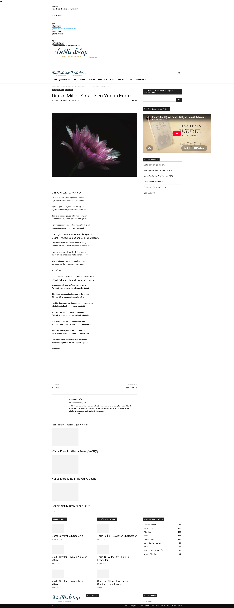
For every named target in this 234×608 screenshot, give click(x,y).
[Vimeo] (149, 602)
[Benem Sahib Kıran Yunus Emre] (94, 492)
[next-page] (54, 511)
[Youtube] (80, 414)
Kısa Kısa (55, 388)
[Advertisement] (99, 64)
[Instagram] (75, 414)
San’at (121, 80)
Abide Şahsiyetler (62, 80)
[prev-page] (53, 511)
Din (74, 80)
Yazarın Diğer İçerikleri (76, 424)
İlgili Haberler (58, 424)
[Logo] (60, 75)
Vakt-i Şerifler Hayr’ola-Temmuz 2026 (158, 176)
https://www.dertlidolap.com (77, 403)
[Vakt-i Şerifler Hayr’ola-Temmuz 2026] (71, 574)
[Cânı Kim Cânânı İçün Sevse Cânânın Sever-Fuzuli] (117, 574)
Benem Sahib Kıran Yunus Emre (71, 506)
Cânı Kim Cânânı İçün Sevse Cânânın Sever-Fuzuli (112, 583)
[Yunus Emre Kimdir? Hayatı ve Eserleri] (94, 464)
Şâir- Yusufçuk (149, 193)
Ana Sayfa (55, 86)
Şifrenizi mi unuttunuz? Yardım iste (64, 29)
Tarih (129, 80)
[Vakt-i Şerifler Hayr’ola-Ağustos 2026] (71, 549)
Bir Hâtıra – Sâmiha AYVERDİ (155, 187)
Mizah (82, 80)
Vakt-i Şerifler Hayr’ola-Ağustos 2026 (158, 170)
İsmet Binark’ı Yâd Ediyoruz (154, 182)
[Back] (64, 4)
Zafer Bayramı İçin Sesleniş (154, 165)
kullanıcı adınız (57, 16)
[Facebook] (54, 106)
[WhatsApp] (65, 106)
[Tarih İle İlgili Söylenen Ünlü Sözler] (117, 528)
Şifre (53, 23)
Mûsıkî (92, 80)
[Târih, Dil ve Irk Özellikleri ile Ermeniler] (117, 549)
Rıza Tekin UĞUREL (106, 80)
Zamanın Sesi (131, 388)
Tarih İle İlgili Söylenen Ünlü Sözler (117, 535)
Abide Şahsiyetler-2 (67, 86)
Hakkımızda (141, 80)
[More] (71, 106)
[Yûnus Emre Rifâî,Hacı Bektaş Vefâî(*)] (94, 437)
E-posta (54, 41)
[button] (179, 73)
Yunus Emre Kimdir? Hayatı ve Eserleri (75, 478)
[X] (60, 106)
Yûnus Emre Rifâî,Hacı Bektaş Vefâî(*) (75, 451)
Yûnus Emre (81, 86)
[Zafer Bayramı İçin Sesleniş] (71, 528)
